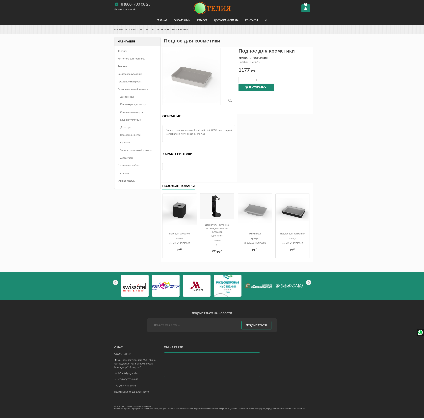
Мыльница (255, 234)
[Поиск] (266, 20)
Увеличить (230, 100)
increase (271, 80)
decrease (241, 80)
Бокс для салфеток (179, 234)
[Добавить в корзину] (179, 225)
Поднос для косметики (292, 234)
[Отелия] (212, 8)
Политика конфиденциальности (131, 392)
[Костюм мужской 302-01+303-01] (179, 210)
